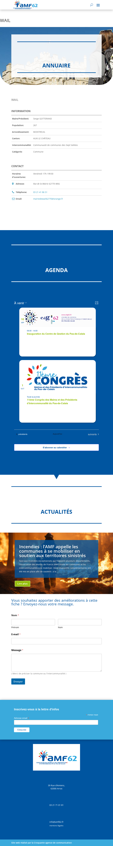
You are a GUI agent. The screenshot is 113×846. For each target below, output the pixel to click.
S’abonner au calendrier (55, 447)
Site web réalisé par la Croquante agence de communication (41, 842)
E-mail (16, 634)
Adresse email (21, 718)
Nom (60, 627)
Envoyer (18, 681)
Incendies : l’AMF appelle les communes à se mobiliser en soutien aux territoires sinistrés (52, 551)
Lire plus (22, 583)
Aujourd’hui (57, 434)
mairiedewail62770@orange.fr (48, 198)
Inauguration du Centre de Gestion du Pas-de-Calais (56, 333)
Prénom (15, 627)
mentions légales (56, 825)
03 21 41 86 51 (40, 192)
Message (17, 650)
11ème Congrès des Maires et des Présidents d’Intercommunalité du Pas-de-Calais (52, 401)
